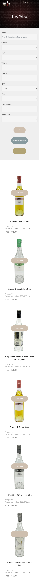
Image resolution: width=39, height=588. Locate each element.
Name (4, 32)
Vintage (4, 73)
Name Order (6, 115)
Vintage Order (6, 104)
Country (4, 43)
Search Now (19, 130)
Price (3, 94)
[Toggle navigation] (35, 4)
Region (4, 53)
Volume (4, 63)
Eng (31, 2)
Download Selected (19, 140)
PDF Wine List (19, 151)
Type (3, 84)
